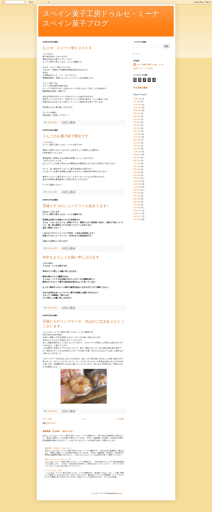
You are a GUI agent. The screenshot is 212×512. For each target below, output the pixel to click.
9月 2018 (137, 190)
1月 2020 (137, 149)
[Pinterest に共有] (74, 122)
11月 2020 (137, 134)
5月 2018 (137, 196)
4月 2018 (137, 199)
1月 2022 (137, 102)
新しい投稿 (47, 419)
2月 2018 (137, 205)
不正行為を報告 (140, 87)
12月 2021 (137, 105)
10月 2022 (137, 99)
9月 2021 (137, 113)
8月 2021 (137, 116)
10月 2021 (137, 110)
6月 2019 (137, 166)
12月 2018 (137, 181)
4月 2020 (137, 146)
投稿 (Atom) (51, 423)
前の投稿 (120, 419)
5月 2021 (137, 122)
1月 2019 (137, 178)
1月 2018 (137, 208)
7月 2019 (137, 163)
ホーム (84, 419)
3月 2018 (137, 202)
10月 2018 (137, 187)
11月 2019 (137, 152)
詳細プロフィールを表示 (142, 68)
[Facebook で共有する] (71, 122)
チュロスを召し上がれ (53, 470)
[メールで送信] (63, 122)
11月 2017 (137, 213)
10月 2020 (137, 137)
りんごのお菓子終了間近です (66, 136)
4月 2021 (137, 125)
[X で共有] (68, 122)
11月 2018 (137, 184)
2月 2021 (137, 128)
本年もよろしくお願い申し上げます (71, 257)
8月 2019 (137, 161)
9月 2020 (137, 140)
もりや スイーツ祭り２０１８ (67, 48)
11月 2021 (137, 108)
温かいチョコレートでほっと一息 (58, 459)
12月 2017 (137, 211)
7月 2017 (137, 219)
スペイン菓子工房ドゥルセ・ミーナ (150, 65)
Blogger (119, 493)
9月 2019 (137, 158)
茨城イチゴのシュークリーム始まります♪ (75, 206)
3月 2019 (137, 175)
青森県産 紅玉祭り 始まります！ (59, 431)
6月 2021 (137, 119)
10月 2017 (137, 216)
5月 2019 (137, 169)
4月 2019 (137, 172)
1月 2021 (137, 131)
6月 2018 (137, 193)
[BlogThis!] (65, 122)
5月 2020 (137, 143)
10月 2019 (137, 155)
